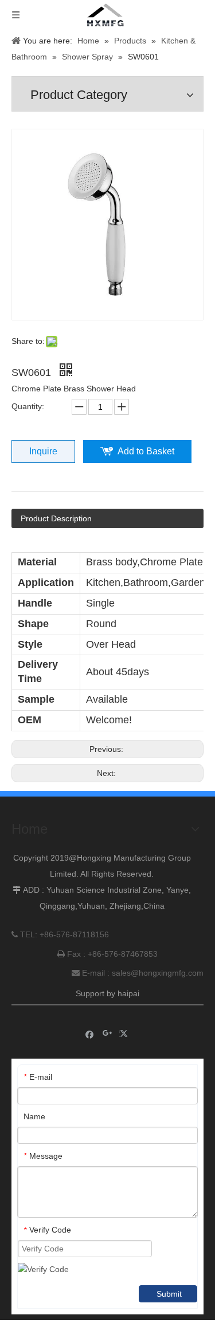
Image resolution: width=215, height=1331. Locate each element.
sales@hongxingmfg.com (158, 972)
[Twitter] (125, 1034)
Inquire (43, 451)
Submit (169, 1293)
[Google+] (107, 1034)
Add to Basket (146, 451)
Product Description (56, 518)
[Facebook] (90, 1034)
